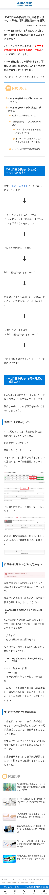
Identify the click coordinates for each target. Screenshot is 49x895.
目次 (15, 88)
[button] (42, 541)
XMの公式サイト (19, 186)
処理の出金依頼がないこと (24, 115)
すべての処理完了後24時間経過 (26, 149)
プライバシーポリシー (13, 887)
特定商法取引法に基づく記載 (36, 887)
